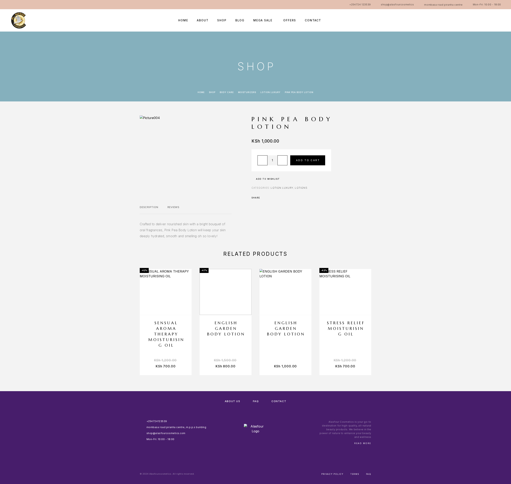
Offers (289, 20)
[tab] (149, 209)
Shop (221, 20)
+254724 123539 (360, 4)
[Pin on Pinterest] (274, 197)
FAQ (256, 401)
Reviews (173, 207)
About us (232, 401)
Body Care (227, 92)
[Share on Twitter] (269, 197)
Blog (240, 20)
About (202, 20)
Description (149, 207)
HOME (183, 20)
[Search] (472, 20)
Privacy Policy (332, 474)
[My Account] (481, 20)
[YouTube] (42, 4)
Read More (362, 443)
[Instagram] (19, 4)
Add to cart (308, 160)
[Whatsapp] (27, 4)
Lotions (301, 187)
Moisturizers (247, 92)
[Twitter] (34, 4)
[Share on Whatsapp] (279, 197)
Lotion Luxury (270, 92)
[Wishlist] (490, 20)
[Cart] (499, 20)
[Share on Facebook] (264, 197)
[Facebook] (11, 4)
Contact (313, 20)
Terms (354, 474)
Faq (368, 474)
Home (201, 92)
